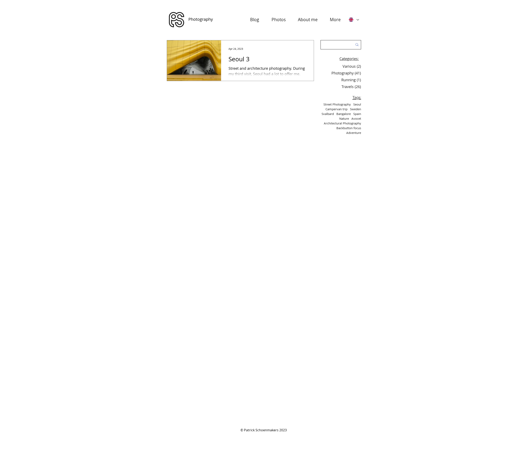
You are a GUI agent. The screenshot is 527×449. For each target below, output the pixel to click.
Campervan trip (336, 109)
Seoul (357, 104)
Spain (357, 114)
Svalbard (328, 114)
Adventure (353, 133)
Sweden (355, 109)
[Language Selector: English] (354, 19)
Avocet (356, 118)
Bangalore (343, 114)
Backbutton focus (348, 128)
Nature (344, 118)
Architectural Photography (342, 123)
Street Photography (337, 104)
